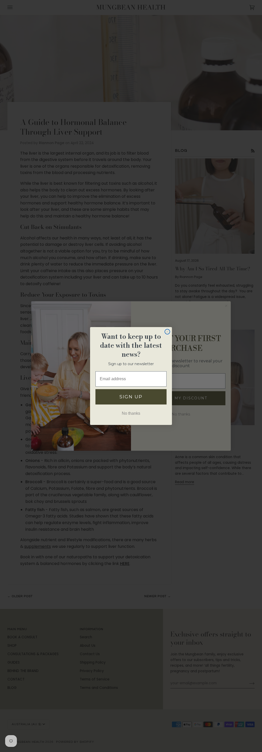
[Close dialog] (167, 331)
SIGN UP (131, 397)
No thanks (131, 413)
